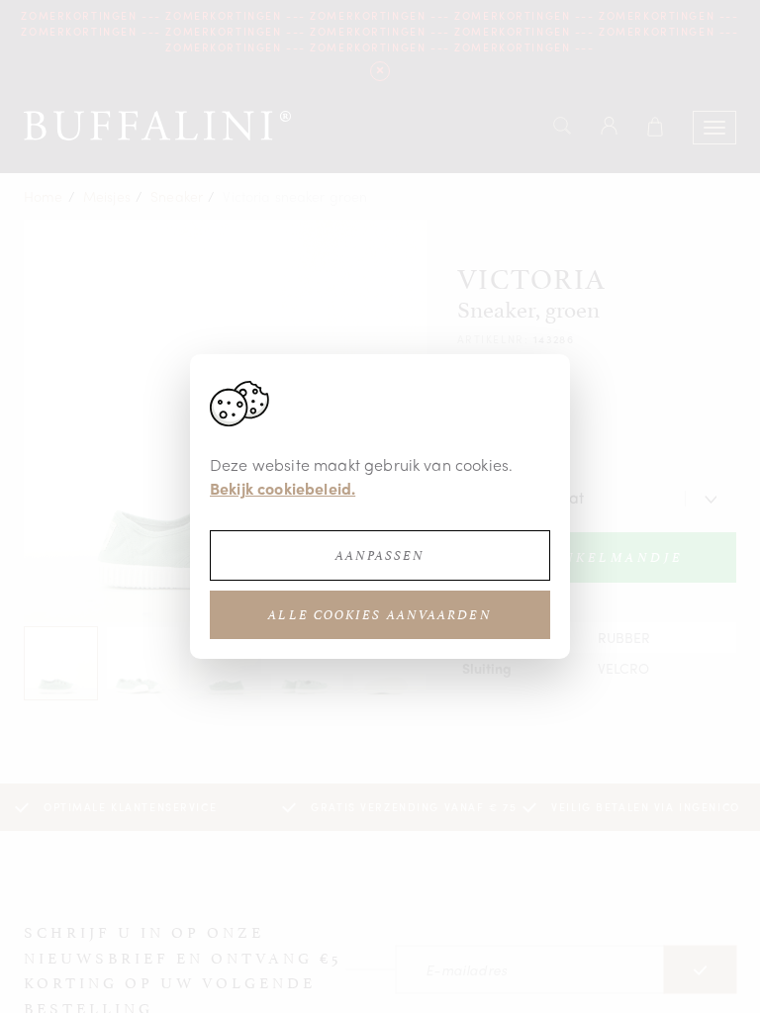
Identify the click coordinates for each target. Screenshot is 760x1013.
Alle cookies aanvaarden (379, 614)
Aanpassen (380, 555)
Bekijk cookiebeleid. (282, 488)
